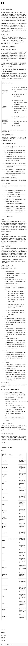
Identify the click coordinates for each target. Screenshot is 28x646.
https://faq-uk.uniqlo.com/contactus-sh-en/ (22, 511)
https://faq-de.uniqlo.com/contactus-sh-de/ (22, 482)
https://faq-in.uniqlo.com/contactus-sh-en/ (22, 540)
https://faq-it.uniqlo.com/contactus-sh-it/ (22, 547)
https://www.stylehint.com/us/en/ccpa (10, 429)
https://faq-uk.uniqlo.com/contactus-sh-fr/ (22, 504)
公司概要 (3, 630)
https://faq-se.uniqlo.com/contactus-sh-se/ (22, 582)
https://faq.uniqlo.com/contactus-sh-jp (22, 554)
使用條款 (3, 632)
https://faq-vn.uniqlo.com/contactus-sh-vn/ (22, 616)
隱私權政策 (3, 635)
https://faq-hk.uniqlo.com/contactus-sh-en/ (22, 525)
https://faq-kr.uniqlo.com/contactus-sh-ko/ (22, 560)
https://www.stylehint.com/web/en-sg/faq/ (22, 589)
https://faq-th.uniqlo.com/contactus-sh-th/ (22, 596)
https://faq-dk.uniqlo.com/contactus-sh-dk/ (22, 489)
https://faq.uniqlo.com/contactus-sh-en (22, 610)
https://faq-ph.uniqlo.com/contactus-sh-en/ (22, 575)
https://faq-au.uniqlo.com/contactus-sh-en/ (22, 461)
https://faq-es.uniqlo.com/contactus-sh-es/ (22, 497)
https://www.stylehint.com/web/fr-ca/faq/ (22, 468)
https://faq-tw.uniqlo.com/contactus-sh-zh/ (22, 603)
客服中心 (3, 637)
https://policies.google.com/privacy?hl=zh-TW (14, 405)
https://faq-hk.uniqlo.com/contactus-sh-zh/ (22, 518)
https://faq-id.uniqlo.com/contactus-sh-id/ (22, 533)
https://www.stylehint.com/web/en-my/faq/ (22, 567)
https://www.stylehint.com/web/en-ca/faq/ (22, 475)
